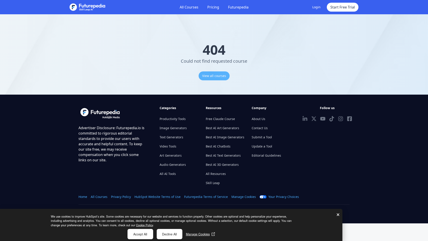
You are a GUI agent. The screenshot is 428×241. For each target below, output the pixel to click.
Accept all (140, 234)
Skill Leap (213, 183)
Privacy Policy (121, 197)
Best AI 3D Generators (222, 164)
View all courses (214, 76)
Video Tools (168, 146)
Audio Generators (173, 164)
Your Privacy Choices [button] (283, 197)
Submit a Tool (262, 137)
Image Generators (173, 128)
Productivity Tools (173, 119)
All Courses (189, 7)
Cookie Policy (144, 225)
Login (316, 7)
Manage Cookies (198, 234)
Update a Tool (262, 146)
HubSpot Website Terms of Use (157, 197)
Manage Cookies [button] (243, 197)
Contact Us (260, 128)
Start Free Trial (342, 7)
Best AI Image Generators (225, 137)
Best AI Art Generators (222, 128)
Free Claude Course (220, 119)
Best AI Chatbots (218, 146)
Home (82, 197)
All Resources (216, 174)
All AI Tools (168, 174)
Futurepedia (238, 7)
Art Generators (171, 155)
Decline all (169, 234)
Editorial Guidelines (266, 155)
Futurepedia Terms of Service (206, 197)
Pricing (213, 7)
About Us (258, 119)
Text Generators (171, 137)
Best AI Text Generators (223, 155)
